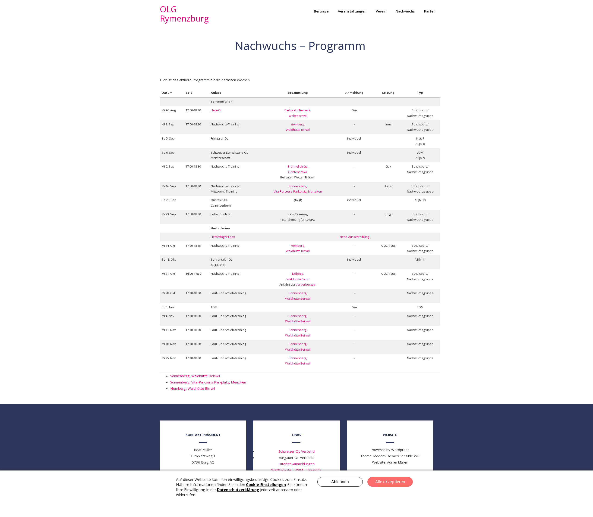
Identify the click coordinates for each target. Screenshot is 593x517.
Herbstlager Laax (223, 237)
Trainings (314, 470)
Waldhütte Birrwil (298, 130)
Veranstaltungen (352, 11)
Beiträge (321, 11)
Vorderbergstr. (306, 284)
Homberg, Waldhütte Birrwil (192, 388)
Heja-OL (216, 110)
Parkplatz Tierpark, (297, 110)
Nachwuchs (405, 11)
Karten (429, 11)
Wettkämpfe (281, 470)
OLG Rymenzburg (184, 13)
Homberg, (298, 124)
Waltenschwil (298, 116)
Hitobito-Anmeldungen (296, 463)
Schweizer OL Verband (296, 451)
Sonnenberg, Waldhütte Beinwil (195, 376)
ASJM (299, 470)
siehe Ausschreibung (354, 237)
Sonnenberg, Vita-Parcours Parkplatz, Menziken (208, 382)
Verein (381, 11)
